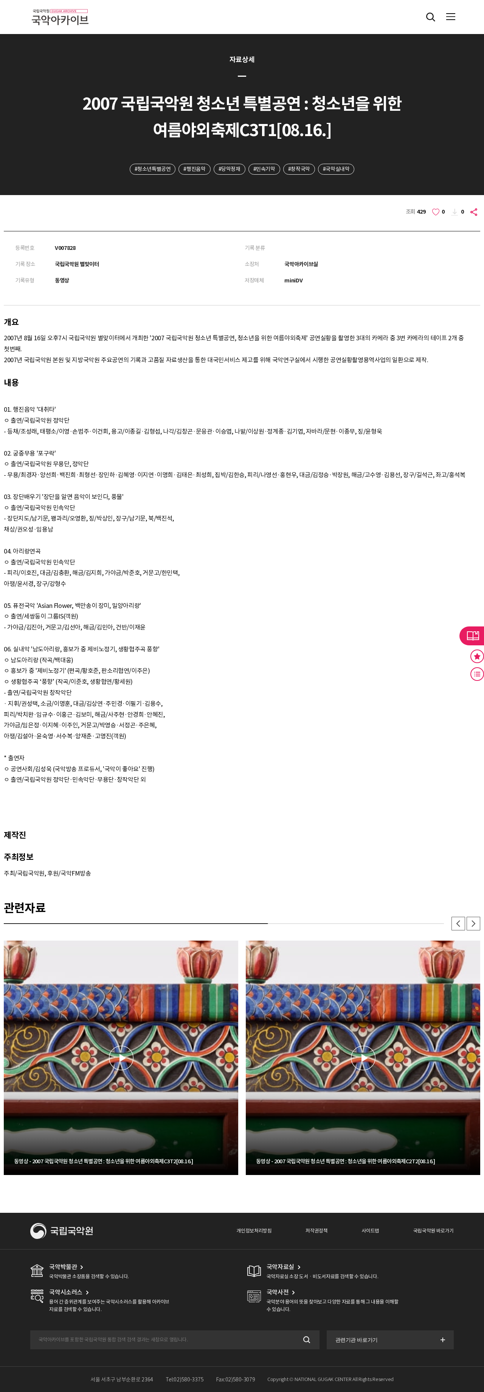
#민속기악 (264, 169)
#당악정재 (229, 169)
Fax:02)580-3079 (235, 1379)
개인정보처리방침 (253, 1231)
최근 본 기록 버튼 (477, 674)
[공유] (474, 211)
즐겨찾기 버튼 (477, 656)
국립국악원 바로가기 (433, 1231)
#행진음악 (194, 169)
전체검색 (431, 17)
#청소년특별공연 (153, 169)
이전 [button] (458, 923)
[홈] (60, 8)
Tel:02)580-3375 (185, 1379)
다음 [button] (473, 923)
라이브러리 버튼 (471, 635)
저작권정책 (316, 1231)
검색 (306, 1340)
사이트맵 (370, 1231)
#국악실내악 (336, 169)
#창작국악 (299, 169)
